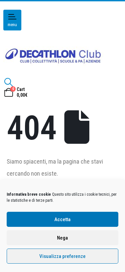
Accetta (62, 219)
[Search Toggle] (8, 82)
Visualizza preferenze (62, 256)
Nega (62, 238)
